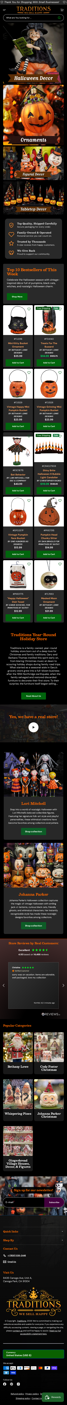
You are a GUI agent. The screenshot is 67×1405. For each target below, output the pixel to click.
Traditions (21, 1321)
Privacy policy (32, 1394)
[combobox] (33, 17)
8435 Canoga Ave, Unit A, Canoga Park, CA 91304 (17, 1279)
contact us (18, 1330)
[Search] (60, 17)
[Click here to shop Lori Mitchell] (33, 795)
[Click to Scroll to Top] (61, 1386)
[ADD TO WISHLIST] (29, 309)
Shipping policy (23, 1398)
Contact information (41, 1398)
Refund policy (17, 1394)
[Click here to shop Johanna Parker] (33, 886)
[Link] (33, 53)
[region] (33, 985)
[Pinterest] (11, 1384)
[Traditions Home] (33, 10)
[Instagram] (18, 1384)
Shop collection (33, 831)
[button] (4, 10)
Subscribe (54, 1202)
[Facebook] (4, 1384)
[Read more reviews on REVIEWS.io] (51, 1014)
